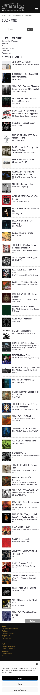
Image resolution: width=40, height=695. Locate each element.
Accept (20, 678)
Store (9, 16)
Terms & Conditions (8, 649)
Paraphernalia (6, 53)
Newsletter (5, 651)
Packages (5, 43)
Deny (20, 684)
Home (4, 16)
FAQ (3, 644)
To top (32, 621)
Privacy (4, 656)
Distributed (5, 50)
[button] (37, 664)
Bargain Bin (6, 46)
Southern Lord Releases (10, 41)
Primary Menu (36, 8)
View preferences (20, 690)
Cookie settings (7, 653)
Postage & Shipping (8, 646)
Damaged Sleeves (8, 48)
